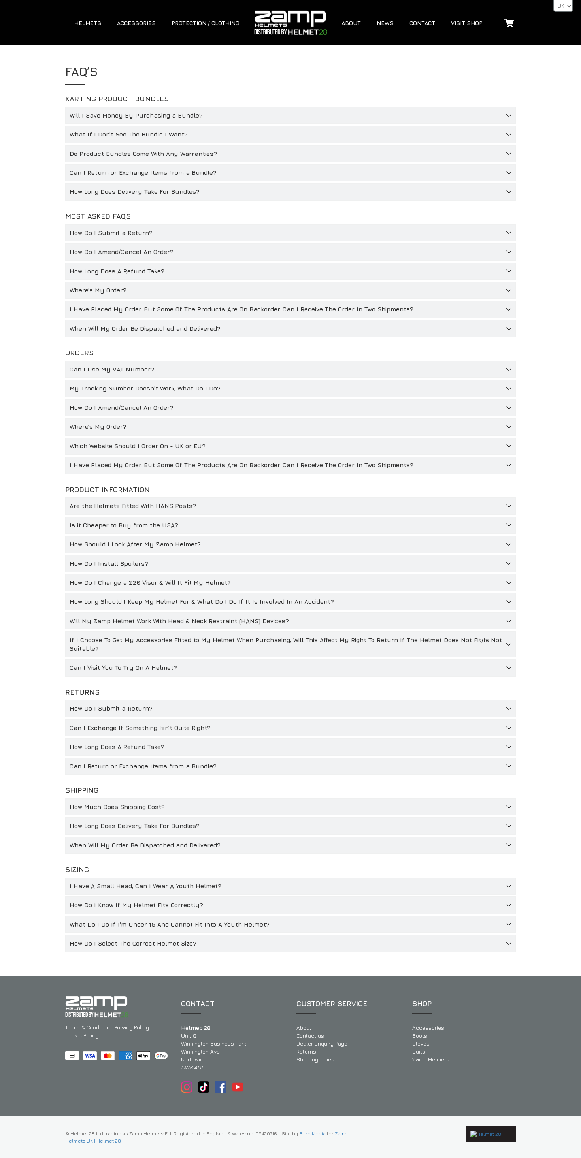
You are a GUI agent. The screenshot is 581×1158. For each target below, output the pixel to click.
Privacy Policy (131, 1027)
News (385, 22)
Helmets (87, 22)
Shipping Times (315, 1059)
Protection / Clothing (206, 22)
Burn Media (312, 1134)
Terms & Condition (87, 1027)
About (351, 22)
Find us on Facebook (220, 1087)
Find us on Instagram (186, 1087)
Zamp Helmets (430, 1059)
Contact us (310, 1035)
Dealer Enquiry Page (321, 1043)
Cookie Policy (81, 1035)
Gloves (421, 1043)
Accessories (136, 22)
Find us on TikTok (203, 1087)
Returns (306, 1051)
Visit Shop (467, 22)
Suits (418, 1051)
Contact (422, 22)
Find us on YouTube (237, 1087)
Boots (419, 1035)
